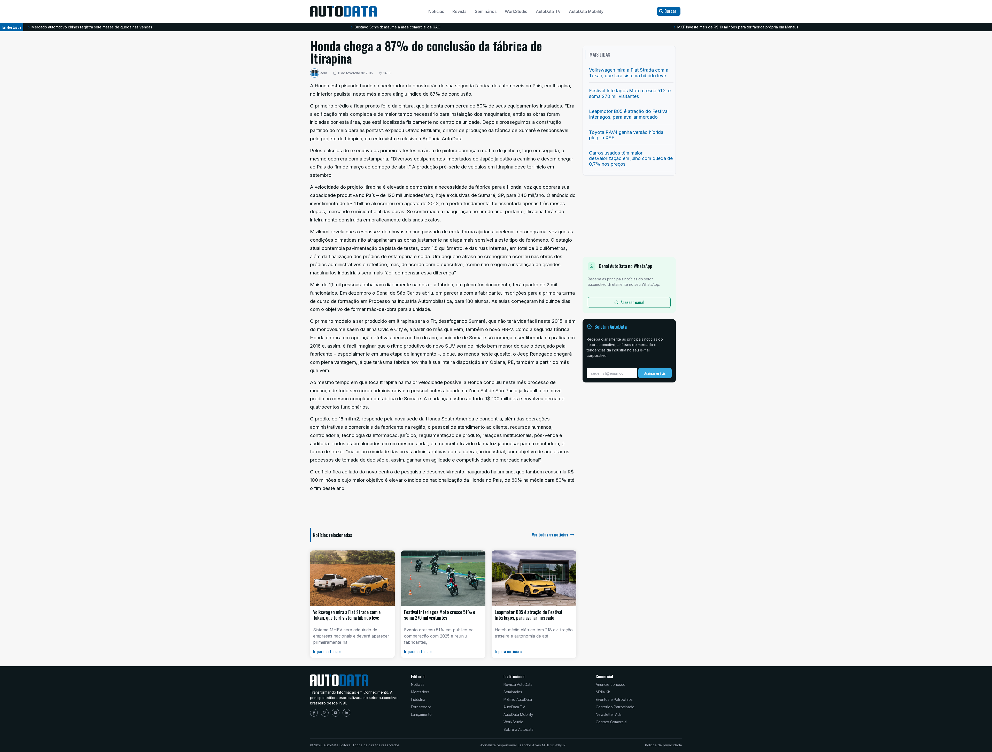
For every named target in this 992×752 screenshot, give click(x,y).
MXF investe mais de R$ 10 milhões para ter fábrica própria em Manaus (737, 27)
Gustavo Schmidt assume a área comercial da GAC (397, 27)
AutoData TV (548, 11)
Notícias (436, 11)
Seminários (486, 11)
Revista (459, 11)
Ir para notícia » (327, 651)
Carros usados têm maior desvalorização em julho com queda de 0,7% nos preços (631, 158)
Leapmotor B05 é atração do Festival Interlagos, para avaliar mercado (528, 615)
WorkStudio (516, 11)
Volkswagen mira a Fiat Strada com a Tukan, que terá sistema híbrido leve (347, 615)
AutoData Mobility (586, 11)
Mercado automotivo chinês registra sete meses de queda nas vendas (92, 27)
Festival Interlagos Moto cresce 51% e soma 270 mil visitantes (439, 615)
